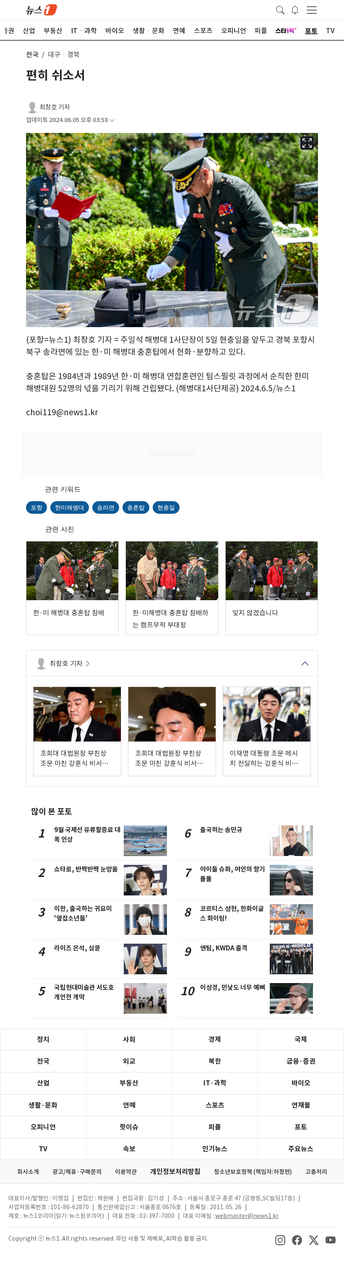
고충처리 (316, 1172)
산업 (43, 1083)
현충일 (166, 507)
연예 (129, 1105)
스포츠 (215, 1105)
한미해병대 (69, 507)
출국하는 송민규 (221, 830)
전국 (43, 1061)
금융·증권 (301, 1061)
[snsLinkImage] (280, 1239)
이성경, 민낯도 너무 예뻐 (232, 987)
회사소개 (28, 1172)
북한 (214, 1061)
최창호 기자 (54, 107)
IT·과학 (215, 1083)
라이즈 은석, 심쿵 (77, 948)
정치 (43, 1039)
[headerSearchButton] (280, 9)
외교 (129, 1061)
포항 (36, 507)
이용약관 (126, 1172)
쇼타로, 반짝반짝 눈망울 (86, 869)
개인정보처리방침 (175, 1171)
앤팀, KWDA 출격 (224, 948)
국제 (300, 1039)
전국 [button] (32, 54)
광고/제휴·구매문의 (77, 1172)
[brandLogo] (41, 9)
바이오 (301, 1083)
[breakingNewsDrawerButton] (295, 9)
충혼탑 (136, 507)
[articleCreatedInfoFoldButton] (112, 120)
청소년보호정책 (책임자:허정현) (253, 1172)
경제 (214, 1039)
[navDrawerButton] (311, 9)
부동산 (129, 1083)
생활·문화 (43, 1105)
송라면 (106, 507)
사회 (129, 1039)
